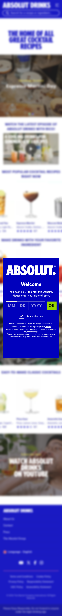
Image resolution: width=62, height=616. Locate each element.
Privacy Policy (24, 329)
